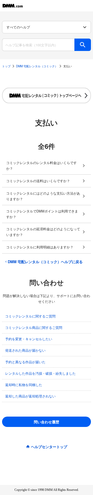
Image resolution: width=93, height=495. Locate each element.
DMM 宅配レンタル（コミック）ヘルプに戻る (45, 261)
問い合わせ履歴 (46, 421)
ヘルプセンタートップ (49, 446)
